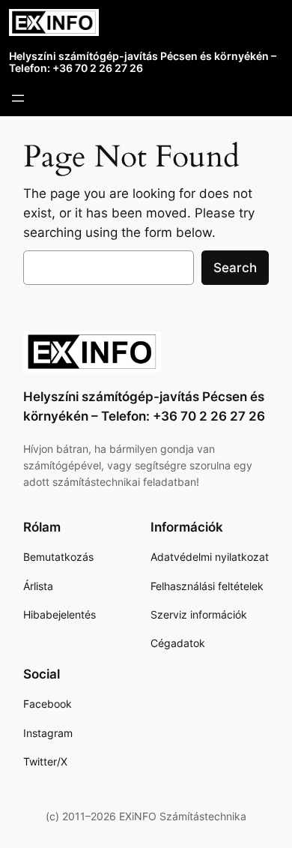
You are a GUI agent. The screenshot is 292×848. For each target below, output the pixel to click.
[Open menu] (18, 98)
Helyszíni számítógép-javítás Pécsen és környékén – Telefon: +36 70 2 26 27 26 (142, 62)
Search (235, 267)
